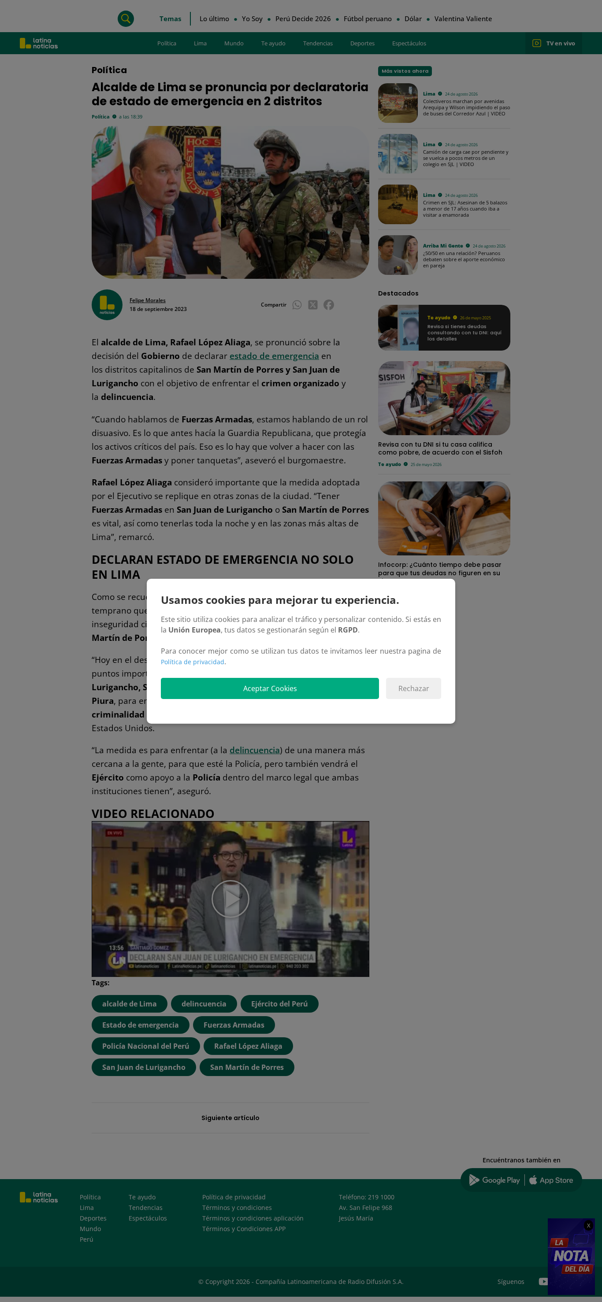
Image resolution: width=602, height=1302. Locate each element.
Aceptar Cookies (270, 688)
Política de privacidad (192, 662)
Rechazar (413, 688)
